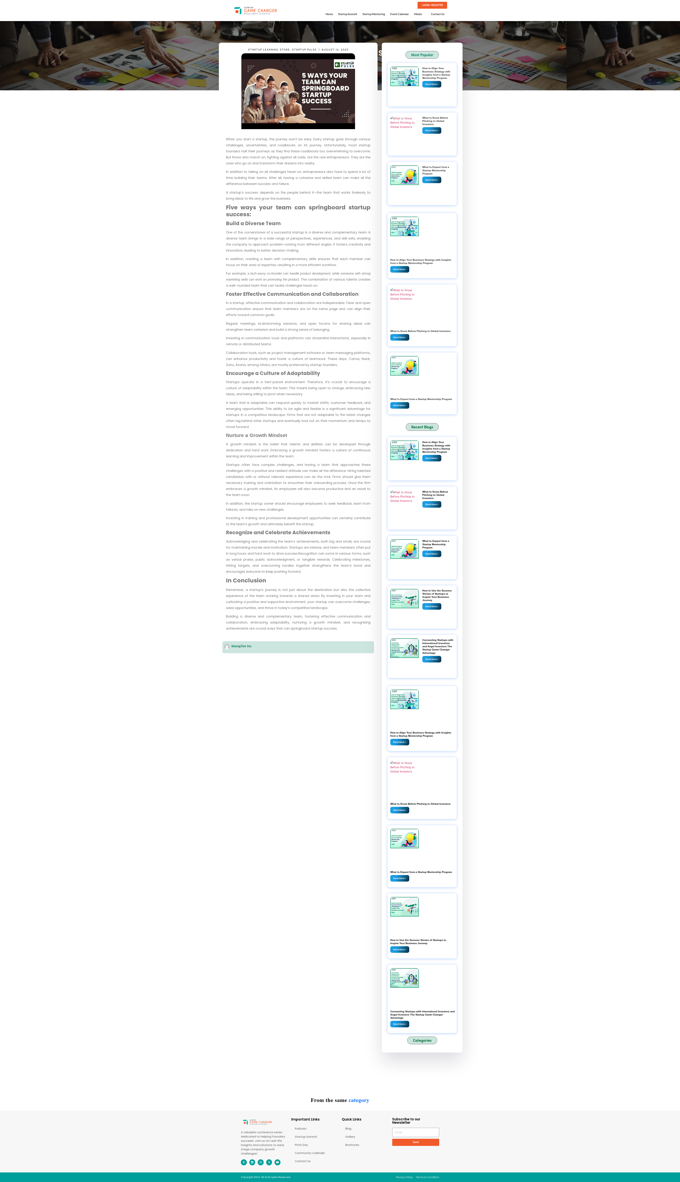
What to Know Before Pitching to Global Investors (435, 121)
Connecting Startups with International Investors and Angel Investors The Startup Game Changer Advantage (437, 646)
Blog (348, 1128)
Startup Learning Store (269, 49)
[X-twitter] (269, 1162)
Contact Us (437, 14)
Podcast (301, 1128)
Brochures (352, 1145)
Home (329, 14)
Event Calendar (399, 14)
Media (418, 14)
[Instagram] (261, 1162)
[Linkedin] (252, 1162)
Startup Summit (347, 14)
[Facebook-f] (244, 1162)
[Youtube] (277, 1162)
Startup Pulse (304, 49)
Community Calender (310, 1153)
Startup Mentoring (373, 14)
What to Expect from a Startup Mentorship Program (435, 170)
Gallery (350, 1137)
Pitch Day (301, 1145)
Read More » (431, 84)
